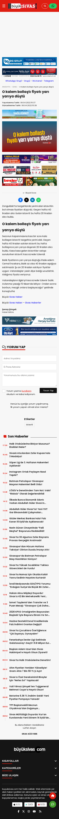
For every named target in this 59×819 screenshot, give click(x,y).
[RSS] (40, 811)
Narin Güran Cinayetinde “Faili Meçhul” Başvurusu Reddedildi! (27, 529)
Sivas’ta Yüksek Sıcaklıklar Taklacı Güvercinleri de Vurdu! (29, 567)
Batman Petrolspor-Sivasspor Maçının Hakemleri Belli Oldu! (26, 483)
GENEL (14, 87)
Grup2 (27, 80)
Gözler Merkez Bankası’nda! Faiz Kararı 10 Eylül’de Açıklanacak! (27, 520)
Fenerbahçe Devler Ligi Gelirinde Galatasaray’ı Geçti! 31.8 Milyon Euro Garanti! (30, 641)
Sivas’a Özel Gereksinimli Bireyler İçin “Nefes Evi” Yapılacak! (28, 679)
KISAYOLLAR (10, 760)
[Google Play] (29, 804)
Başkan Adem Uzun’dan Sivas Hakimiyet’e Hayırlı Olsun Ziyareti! (28, 651)
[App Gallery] (42, 804)
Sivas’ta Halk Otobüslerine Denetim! (30, 660)
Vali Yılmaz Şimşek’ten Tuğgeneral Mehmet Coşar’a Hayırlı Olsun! (29, 688)
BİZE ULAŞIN (10, 775)
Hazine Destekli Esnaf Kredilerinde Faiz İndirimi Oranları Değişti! (28, 623)
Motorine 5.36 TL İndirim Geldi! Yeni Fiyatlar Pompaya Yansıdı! (29, 697)
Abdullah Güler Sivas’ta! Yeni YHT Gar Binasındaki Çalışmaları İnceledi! (28, 511)
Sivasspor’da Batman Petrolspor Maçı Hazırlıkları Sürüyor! (28, 557)
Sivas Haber (15, 296)
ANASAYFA (6, 87)
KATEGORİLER (11, 768)
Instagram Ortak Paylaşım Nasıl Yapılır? (27, 473)
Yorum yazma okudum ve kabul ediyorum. (20, 392)
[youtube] (34, 811)
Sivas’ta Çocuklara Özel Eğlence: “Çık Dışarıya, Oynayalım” (28, 632)
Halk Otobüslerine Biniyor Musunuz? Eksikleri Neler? (29, 445)
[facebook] (18, 811)
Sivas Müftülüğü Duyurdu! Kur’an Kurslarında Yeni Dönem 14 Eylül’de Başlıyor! (29, 716)
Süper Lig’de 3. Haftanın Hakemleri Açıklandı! (29, 464)
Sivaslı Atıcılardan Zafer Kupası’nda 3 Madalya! (29, 455)
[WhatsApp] (53, 6)
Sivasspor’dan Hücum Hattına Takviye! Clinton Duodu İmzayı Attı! (29, 548)
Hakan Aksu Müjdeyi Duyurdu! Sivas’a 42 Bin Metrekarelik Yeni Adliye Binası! (27, 595)
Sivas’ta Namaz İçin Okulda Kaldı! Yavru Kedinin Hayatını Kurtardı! (28, 576)
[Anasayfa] (52, 795)
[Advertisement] (29, 36)
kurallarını (26, 390)
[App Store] (17, 804)
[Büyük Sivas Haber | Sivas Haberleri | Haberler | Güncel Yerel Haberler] (22, 6)
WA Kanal (37, 80)
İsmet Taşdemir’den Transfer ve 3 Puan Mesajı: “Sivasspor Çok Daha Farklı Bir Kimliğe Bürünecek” (28, 604)
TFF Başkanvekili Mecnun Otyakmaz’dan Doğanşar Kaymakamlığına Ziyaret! (23, 707)
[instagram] (29, 811)
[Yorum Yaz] (52, 804)
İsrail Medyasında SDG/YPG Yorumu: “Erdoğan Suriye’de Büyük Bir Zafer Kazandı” (30, 585)
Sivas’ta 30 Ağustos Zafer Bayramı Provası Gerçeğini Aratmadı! (29, 539)
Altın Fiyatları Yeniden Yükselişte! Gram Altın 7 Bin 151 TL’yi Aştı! (28, 669)
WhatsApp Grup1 (13, 80)
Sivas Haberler (33, 302)
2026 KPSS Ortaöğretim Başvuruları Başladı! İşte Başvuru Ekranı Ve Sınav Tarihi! (30, 613)
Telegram (49, 80)
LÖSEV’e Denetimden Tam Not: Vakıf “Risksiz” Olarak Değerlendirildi (30, 492)
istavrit (29, 424)
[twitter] (23, 811)
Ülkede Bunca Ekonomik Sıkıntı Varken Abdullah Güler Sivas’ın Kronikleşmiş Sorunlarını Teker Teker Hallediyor (29, 501)
